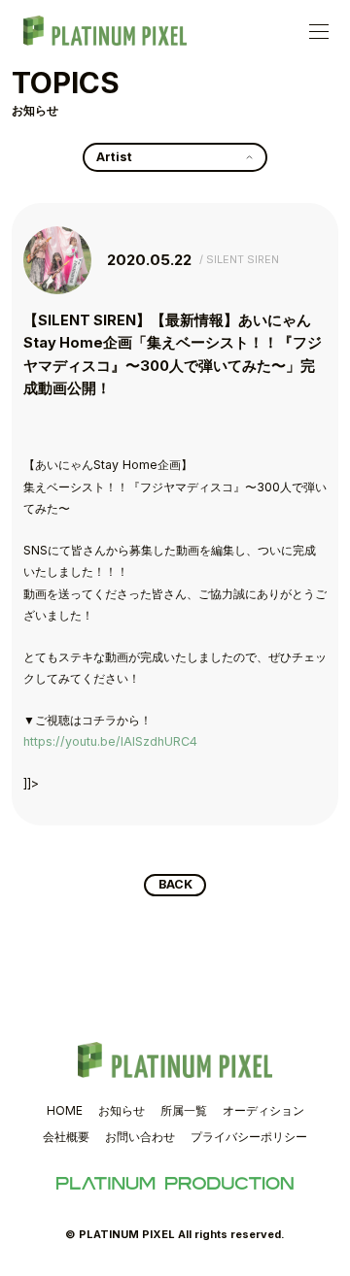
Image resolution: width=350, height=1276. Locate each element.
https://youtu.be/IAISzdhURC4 (110, 741)
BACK (175, 884)
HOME (65, 1110)
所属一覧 (183, 1110)
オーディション (263, 1110)
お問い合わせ (140, 1136)
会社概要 (66, 1136)
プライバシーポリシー (249, 1136)
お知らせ (121, 1110)
